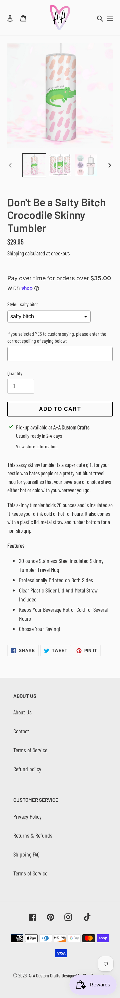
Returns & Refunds (32, 835)
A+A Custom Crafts (44, 975)
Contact (21, 731)
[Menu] (110, 18)
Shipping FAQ (26, 854)
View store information (37, 446)
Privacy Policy (27, 816)
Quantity (14, 373)
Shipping (15, 253)
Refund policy (27, 768)
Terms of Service (30, 750)
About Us (22, 712)
